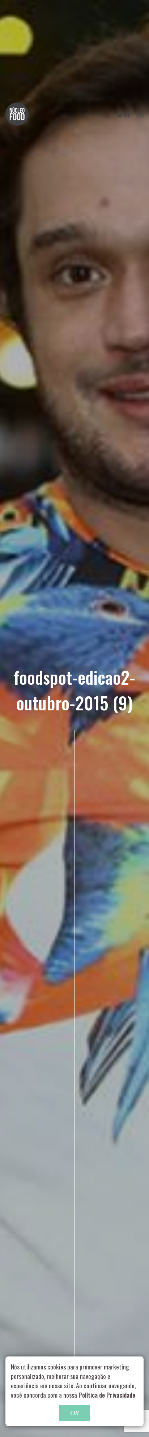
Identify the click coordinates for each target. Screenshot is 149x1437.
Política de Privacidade (106, 1394)
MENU (123, 115)
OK (74, 1412)
